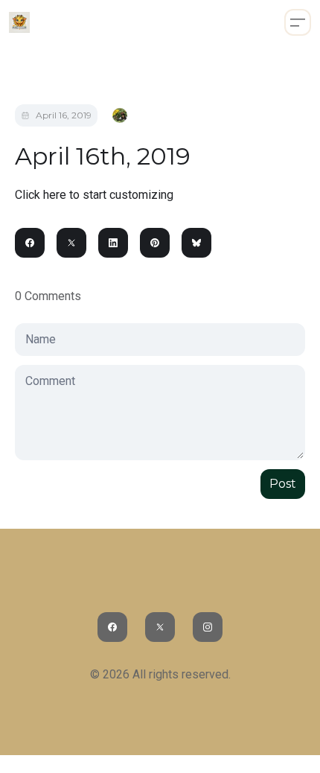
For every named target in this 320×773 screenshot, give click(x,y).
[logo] (19, 22)
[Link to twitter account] (160, 627)
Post (282, 484)
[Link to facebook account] (112, 627)
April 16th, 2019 (103, 156)
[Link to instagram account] (208, 627)
